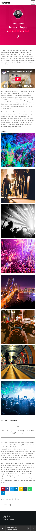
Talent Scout (6, 505)
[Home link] (6, 2)
